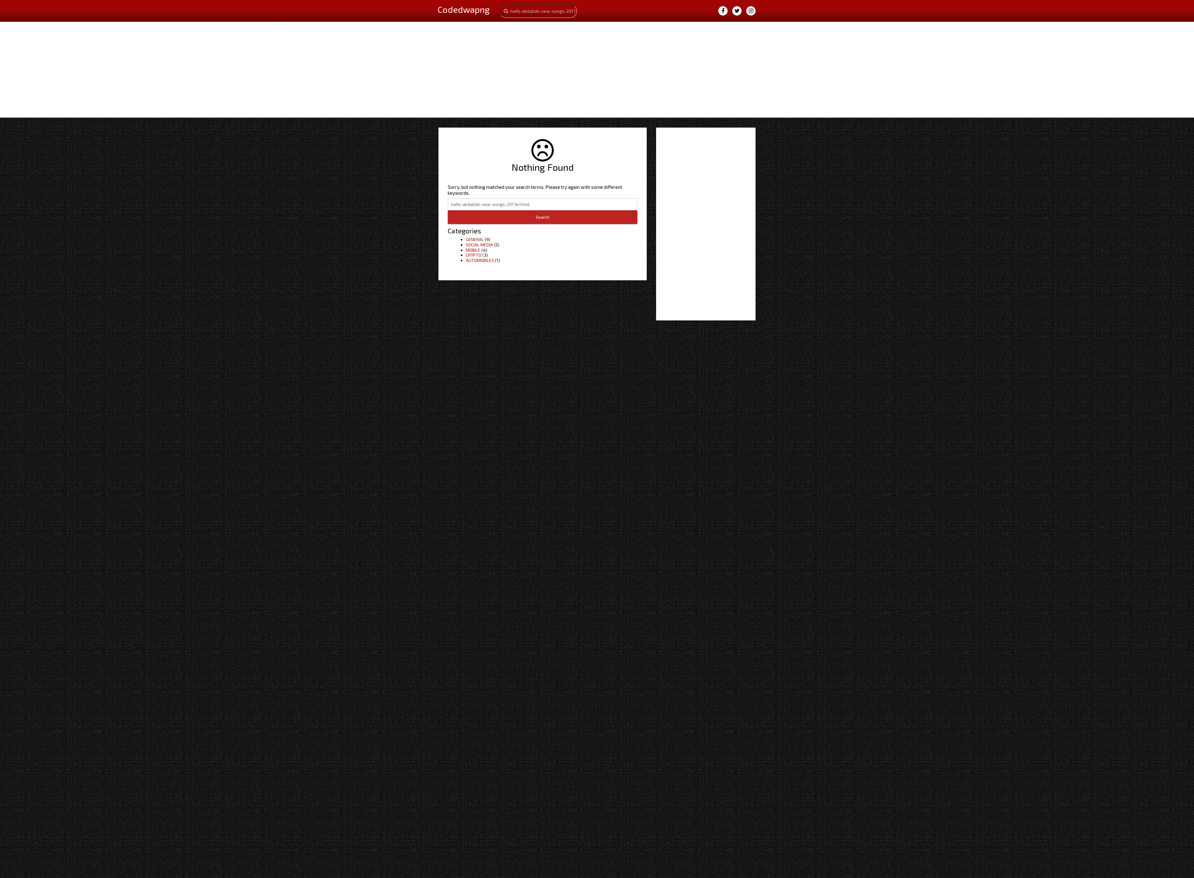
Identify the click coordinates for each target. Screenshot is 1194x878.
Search (542, 217)
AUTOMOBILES (480, 260)
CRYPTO (473, 255)
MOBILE (473, 250)
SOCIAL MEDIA (479, 244)
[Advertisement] (597, 68)
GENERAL (475, 239)
